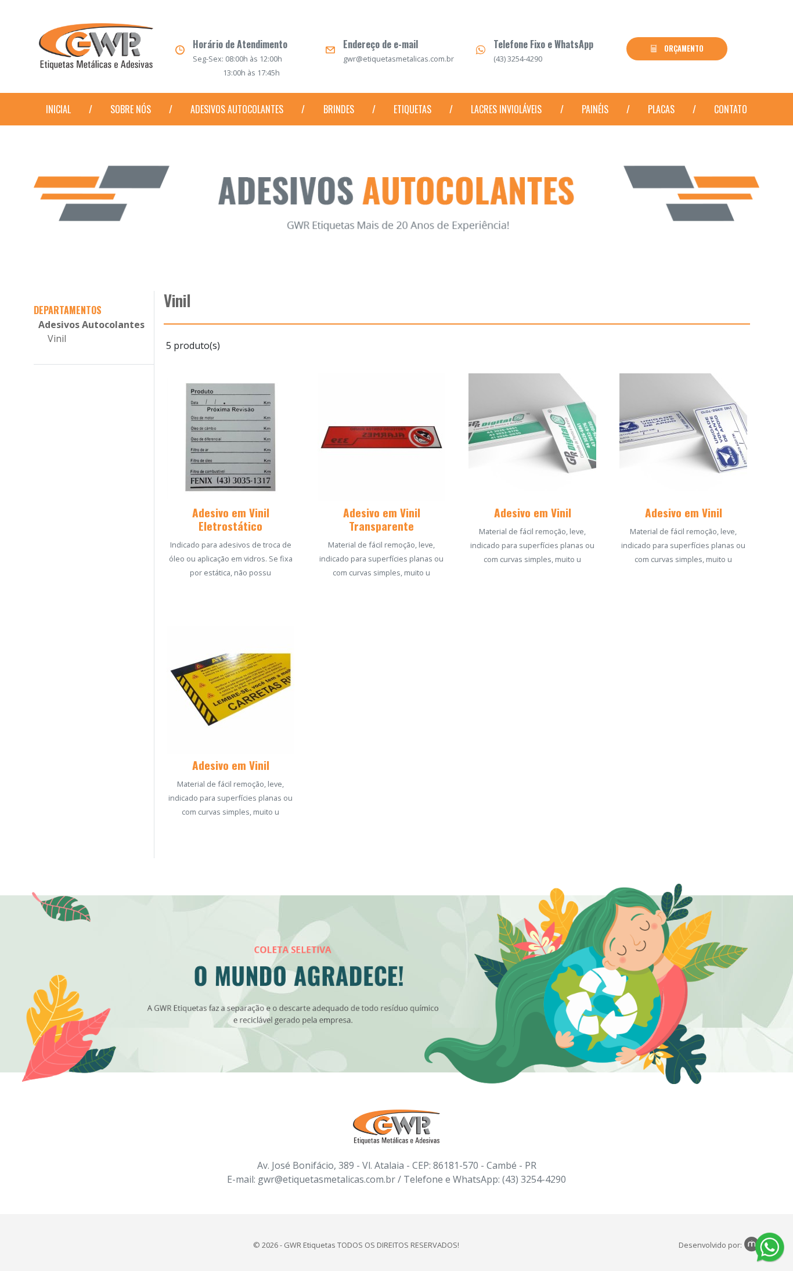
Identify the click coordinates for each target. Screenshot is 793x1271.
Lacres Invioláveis (506, 109)
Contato (730, 109)
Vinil (57, 338)
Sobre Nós (130, 109)
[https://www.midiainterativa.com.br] (751, 1244)
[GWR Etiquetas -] (96, 50)
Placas (661, 109)
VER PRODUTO (230, 597)
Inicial (58, 109)
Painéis (595, 109)
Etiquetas (412, 109)
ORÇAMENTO (683, 48)
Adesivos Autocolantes (236, 109)
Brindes (338, 109)
